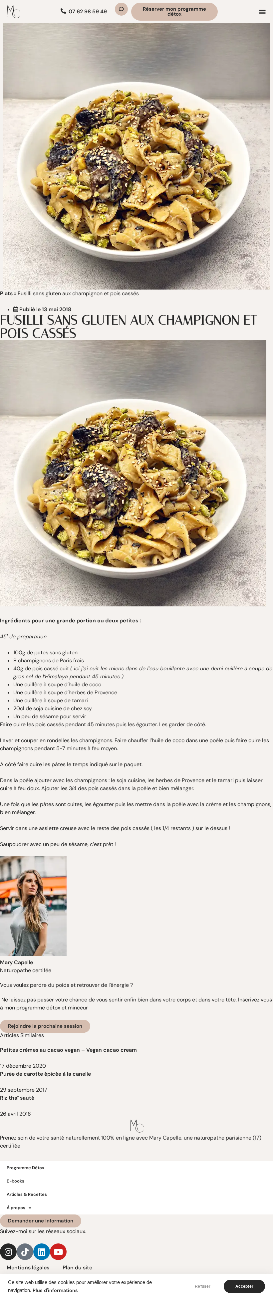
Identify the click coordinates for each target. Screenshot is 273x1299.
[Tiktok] (25, 1251)
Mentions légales (28, 1267)
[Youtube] (58, 1251)
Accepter (244, 1286)
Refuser (202, 1286)
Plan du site (77, 1267)
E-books (15, 1181)
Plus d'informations (55, 1290)
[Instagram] (8, 1251)
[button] (262, 11)
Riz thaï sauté (17, 1097)
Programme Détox (25, 1168)
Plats (6, 293)
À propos (16, 1207)
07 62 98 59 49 (88, 11)
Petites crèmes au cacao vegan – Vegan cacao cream (68, 1049)
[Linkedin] (41, 1251)
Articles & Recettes (27, 1194)
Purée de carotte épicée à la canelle (46, 1073)
